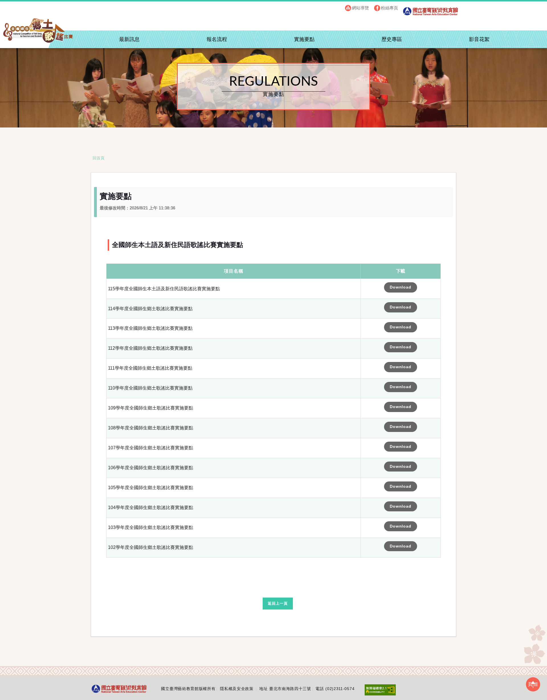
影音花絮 (479, 39)
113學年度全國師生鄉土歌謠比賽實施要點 (150, 328)
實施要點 (304, 39)
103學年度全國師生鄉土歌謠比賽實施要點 (150, 527)
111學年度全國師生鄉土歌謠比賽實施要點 (150, 368)
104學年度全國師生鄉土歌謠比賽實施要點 (150, 507)
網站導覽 (360, 7)
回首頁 (99, 157)
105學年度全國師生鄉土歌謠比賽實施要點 (150, 487)
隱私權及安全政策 (237, 688)
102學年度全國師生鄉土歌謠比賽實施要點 (150, 547)
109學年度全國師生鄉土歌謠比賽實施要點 (150, 407)
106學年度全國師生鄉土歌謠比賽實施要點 (150, 467)
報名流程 (217, 39)
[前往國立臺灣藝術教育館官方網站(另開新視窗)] (430, 13)
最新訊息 (129, 39)
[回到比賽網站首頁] (38, 30)
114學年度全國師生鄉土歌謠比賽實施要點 (150, 308)
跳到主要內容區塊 (75, 6)
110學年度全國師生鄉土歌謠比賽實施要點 (150, 388)
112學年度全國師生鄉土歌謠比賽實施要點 (150, 348)
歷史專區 (391, 39)
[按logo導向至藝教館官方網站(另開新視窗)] (119, 688)
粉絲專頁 (389, 7)
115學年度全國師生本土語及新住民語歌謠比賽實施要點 (164, 288)
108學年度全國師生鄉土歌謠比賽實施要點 (150, 427)
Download (400, 287)
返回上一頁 (277, 603)
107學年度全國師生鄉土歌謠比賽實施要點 (150, 447)
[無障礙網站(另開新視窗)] (380, 689)
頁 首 (533, 684)
